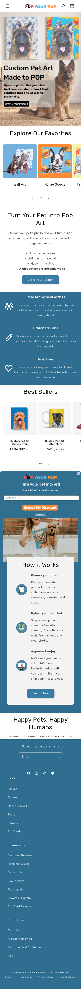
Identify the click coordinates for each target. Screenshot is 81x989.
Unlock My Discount (40, 507)
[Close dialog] (78, 473)
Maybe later (40, 514)
